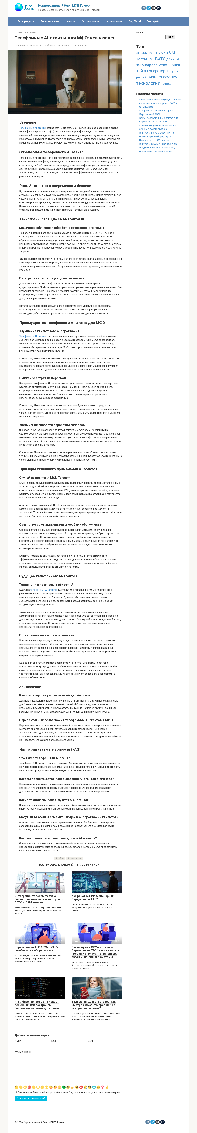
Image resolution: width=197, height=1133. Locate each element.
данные (172, 59)
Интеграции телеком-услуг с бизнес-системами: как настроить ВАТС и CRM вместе (39, 899)
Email (55, 1040)
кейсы (61, 858)
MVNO (163, 53)
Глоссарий (153, 21)
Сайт (90, 1040)
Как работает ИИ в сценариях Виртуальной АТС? (93, 897)
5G (138, 53)
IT (156, 53)
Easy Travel (134, 21)
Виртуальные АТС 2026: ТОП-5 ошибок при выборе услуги (36, 948)
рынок (140, 77)
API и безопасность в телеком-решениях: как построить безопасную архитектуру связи (37, 1005)
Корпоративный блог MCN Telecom (65, 5)
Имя (18, 1040)
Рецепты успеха (50, 21)
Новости (70, 21)
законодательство (151, 65)
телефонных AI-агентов (44, 589)
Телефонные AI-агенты (32, 127)
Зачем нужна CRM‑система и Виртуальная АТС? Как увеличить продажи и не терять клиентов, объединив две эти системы (95, 952)
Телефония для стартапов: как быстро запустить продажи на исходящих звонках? (94, 1005)
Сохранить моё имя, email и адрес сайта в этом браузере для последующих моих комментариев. (69, 1092)
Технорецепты (26, 21)
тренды (166, 84)
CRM (144, 53)
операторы (158, 71)
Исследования (113, 21)
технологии (76, 858)
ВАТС (160, 58)
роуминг (174, 71)
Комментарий (23, 1051)
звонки (174, 65)
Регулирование (90, 21)
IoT (151, 53)
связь (150, 76)
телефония (167, 76)
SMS (151, 59)
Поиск (139, 32)
